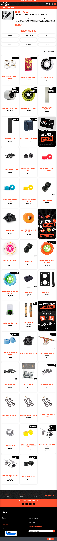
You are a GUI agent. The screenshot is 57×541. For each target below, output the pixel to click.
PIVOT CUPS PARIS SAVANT (47, 200)
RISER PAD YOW (28, 292)
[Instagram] (26, 504)
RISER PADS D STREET (47, 292)
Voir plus (18, 25)
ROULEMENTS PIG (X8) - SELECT (28, 77)
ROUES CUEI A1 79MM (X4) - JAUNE (28, 108)
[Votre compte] (55, 4)
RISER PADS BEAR (10, 231)
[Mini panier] (52, 4)
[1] (54, 531)
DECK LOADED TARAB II (28, 322)
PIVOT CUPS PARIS (28, 261)
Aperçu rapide (15, 64)
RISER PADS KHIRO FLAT (10, 384)
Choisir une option (12, 66)
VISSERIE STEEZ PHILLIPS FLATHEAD (10, 169)
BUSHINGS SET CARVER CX (47, 384)
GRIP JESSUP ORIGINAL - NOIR (10, 139)
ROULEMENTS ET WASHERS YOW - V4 (28, 415)
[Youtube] (30, 504)
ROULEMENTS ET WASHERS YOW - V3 (10, 415)
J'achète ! (49, 66)
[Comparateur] (47, 4)
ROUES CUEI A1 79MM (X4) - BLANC (10, 108)
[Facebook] (23, 504)
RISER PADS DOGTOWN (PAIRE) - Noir (28, 354)
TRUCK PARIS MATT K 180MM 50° (47, 353)
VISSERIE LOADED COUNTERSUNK (10, 323)
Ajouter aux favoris (8, 64)
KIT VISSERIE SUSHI (28, 384)
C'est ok (50, 539)
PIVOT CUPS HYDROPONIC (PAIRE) (28, 476)
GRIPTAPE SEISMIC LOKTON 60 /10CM (28, 139)
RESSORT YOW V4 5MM (10, 446)
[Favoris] (49, 4)
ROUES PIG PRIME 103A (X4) (47, 77)
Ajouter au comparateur (5, 64)
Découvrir (12, 97)
